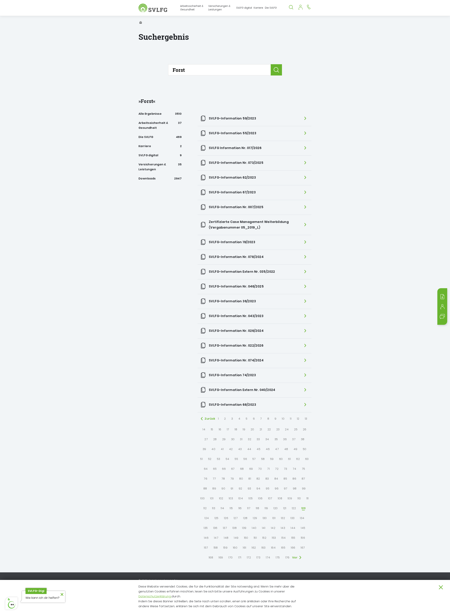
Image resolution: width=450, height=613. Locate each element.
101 (211, 498)
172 (249, 557)
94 (258, 488)
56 (245, 459)
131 (273, 518)
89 (214, 488)
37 (293, 439)
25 (295, 429)
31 (241, 439)
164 (273, 548)
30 (233, 439)
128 (245, 518)
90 (223, 488)
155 (293, 538)
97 (285, 488)
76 (205, 479)
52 (209, 459)
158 (216, 548)
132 (283, 518)
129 (255, 518)
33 (258, 439)
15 (212, 429)
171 (239, 557)
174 (268, 557)
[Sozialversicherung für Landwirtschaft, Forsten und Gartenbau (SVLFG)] (153, 8)
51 (201, 459)
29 (224, 439)
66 (224, 469)
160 (235, 548)
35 (276, 439)
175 (278, 557)
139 (244, 528)
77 (214, 479)
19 (244, 429)
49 (295, 449)
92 (240, 488)
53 (218, 459)
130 (265, 518)
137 (225, 528)
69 (251, 469)
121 (284, 508)
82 (258, 479)
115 (231, 508)
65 (215, 469)
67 (233, 469)
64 (206, 469)
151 (255, 538)
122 (294, 508)
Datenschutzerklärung (155, 596)
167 (303, 548)
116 (240, 508)
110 (299, 498)
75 (303, 469)
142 (273, 528)
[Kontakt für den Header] (308, 7)
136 (215, 528)
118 (257, 508)
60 (281, 459)
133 (292, 518)
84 (276, 479)
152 (264, 538)
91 (232, 488)
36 (285, 439)
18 (235, 429)
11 (290, 419)
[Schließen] (441, 587)
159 (225, 548)
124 (206, 518)
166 (293, 548)
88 (205, 488)
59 (272, 459)
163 (263, 548)
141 (263, 528)
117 (248, 508)
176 (287, 557)
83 (267, 479)
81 (249, 479)
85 (285, 479)
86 (294, 479)
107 (270, 498)
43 (240, 449)
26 (304, 429)
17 (228, 429)
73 (285, 469)
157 (206, 548)
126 (226, 518)
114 (222, 508)
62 (298, 459)
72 (276, 469)
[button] (11, 603)
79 (232, 479)
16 (220, 429)
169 (220, 557)
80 (241, 479)
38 (302, 439)
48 (286, 449)
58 (263, 459)
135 (206, 528)
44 (249, 449)
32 (249, 439)
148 (226, 538)
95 (267, 488)
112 (205, 508)
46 (268, 449)
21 (261, 429)
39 (204, 449)
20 (252, 429)
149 (236, 538)
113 (213, 508)
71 (268, 469)
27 (206, 439)
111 (307, 498)
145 (303, 528)
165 (283, 548)
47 (277, 449)
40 (213, 449)
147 (216, 538)
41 (222, 449)
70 (260, 469)
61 (289, 459)
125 (216, 518)
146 (206, 538)
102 (221, 498)
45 (258, 449)
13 (306, 419)
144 (293, 528)
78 (223, 479)
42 (231, 449)
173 (258, 557)
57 (254, 459)
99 (304, 488)
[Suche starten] (276, 69)
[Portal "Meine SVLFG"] (300, 7)
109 (290, 498)
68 (242, 469)
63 (307, 459)
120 (275, 508)
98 (295, 488)
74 (294, 469)
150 (246, 538)
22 (269, 429)
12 (298, 419)
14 (203, 429)
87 (303, 479)
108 (280, 498)
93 (249, 488)
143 (283, 528)
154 (283, 538)
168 (211, 557)
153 (274, 538)
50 (304, 449)
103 (231, 498)
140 (254, 528)
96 (276, 488)
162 (254, 548)
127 (236, 518)
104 (240, 498)
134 (302, 518)
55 (236, 459)
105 (250, 498)
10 (283, 419)
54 (227, 459)
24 (287, 429)
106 (260, 498)
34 (267, 439)
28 (215, 439)
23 (278, 429)
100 (202, 498)
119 (266, 508)
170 (230, 557)
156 (303, 538)
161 (244, 548)
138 (234, 528)
